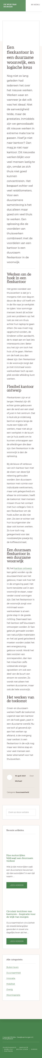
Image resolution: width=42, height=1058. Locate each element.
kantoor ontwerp (23, 568)
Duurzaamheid (22, 792)
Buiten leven (12, 967)
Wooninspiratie (13, 995)
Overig (9, 989)
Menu (37, 4)
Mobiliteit (10, 984)
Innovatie (10, 978)
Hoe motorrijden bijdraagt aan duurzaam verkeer (19, 858)
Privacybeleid (8, 1039)
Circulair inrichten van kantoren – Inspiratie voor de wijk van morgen (21, 914)
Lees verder (18, 886)
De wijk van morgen (10, 5)
